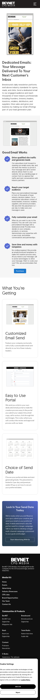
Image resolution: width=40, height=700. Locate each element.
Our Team (6, 601)
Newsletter (6, 648)
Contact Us (6, 604)
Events (4, 585)
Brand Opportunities (10, 598)
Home (4, 582)
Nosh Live (5, 633)
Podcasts (5, 645)
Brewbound (25, 616)
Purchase (20, 271)
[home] (16, 4)
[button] (35, 4)
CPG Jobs (6, 595)
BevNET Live (6, 619)
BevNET (5, 616)
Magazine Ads (7, 624)
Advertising (6, 588)
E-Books (5, 654)
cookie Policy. (25, 680)
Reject (18, 692)
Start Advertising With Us (20, 539)
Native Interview (27, 633)
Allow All (18, 687)
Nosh (4, 630)
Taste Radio (25, 630)
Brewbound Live (27, 619)
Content (5, 642)
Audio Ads (24, 636)
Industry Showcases (9, 591)
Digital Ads (6, 622)
